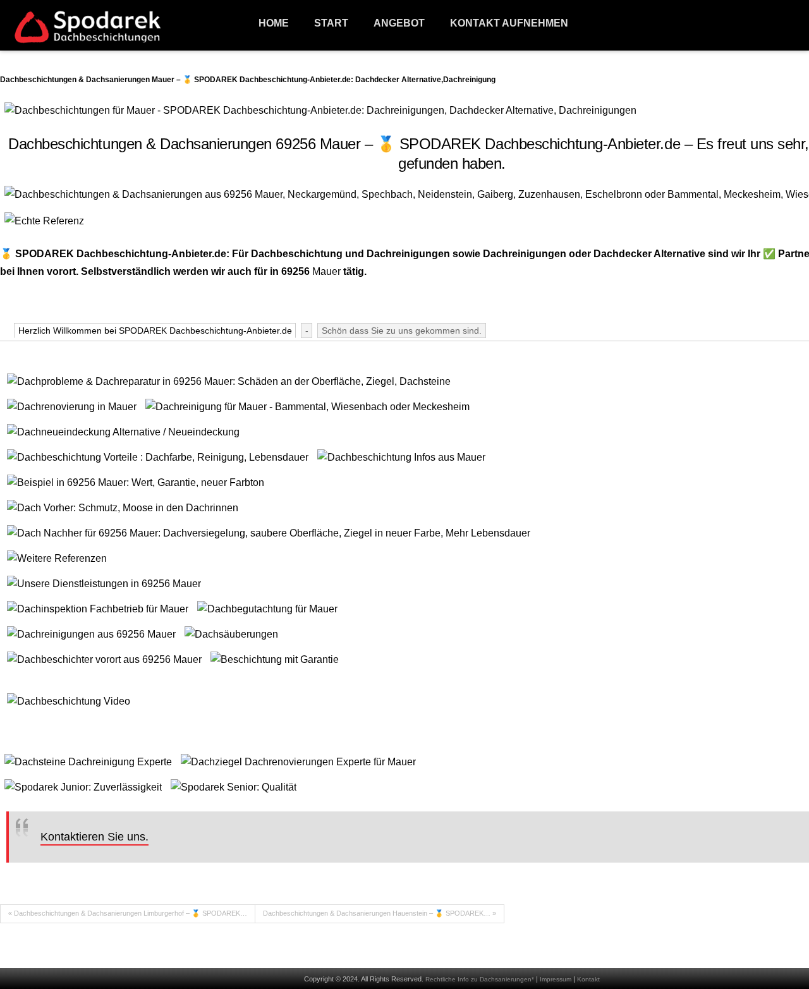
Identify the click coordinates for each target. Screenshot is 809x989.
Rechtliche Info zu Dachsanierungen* (479, 979)
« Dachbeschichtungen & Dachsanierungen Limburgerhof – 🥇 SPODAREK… (127, 913)
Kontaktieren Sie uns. (94, 836)
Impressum (555, 979)
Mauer (326, 271)
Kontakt (588, 979)
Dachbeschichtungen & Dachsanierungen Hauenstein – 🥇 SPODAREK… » (379, 913)
